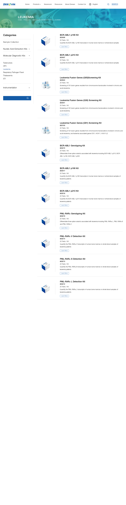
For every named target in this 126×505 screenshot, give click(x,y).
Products (36, 4)
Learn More (64, 46)
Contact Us (82, 4)
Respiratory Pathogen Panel (13, 72)
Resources (58, 4)
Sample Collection (11, 42)
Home (27, 4)
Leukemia (57, 20)
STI (4, 79)
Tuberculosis (7, 63)
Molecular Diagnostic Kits (42, 20)
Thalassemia (7, 75)
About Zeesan (70, 4)
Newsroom (48, 4)
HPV (5, 66)
